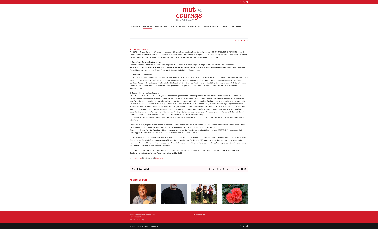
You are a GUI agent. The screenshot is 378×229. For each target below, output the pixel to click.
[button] (244, 27)
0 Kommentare (159, 158)
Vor (245, 40)
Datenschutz (154, 226)
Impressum (145, 226)
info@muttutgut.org (198, 214)
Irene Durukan (137, 158)
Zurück (239, 40)
